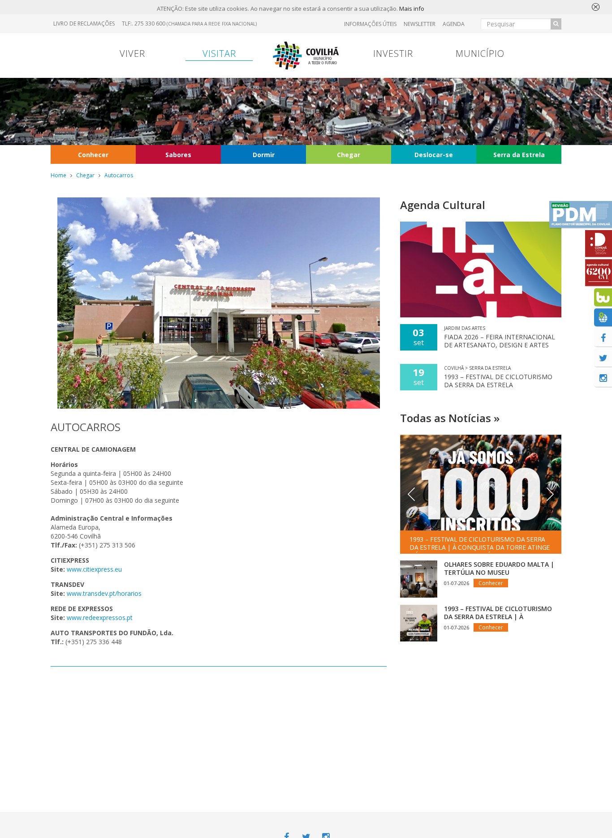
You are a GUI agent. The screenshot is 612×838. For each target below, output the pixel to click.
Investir (393, 53)
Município (480, 53)
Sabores (178, 154)
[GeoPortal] (603, 317)
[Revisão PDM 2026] (580, 214)
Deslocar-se (433, 154)
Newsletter (419, 24)
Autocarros (118, 175)
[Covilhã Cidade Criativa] (598, 243)
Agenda (454, 24)
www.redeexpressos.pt (100, 617)
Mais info (411, 8)
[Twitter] (603, 358)
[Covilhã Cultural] (598, 272)
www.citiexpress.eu (94, 569)
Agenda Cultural (442, 204)
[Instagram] (603, 378)
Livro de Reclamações (84, 23)
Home (58, 175)
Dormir (264, 154)
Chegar (348, 154)
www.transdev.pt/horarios (104, 593)
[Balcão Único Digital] (603, 297)
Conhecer (93, 154)
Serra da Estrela (519, 154)
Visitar (219, 53)
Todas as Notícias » (450, 417)
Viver (132, 53)
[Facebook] (603, 337)
